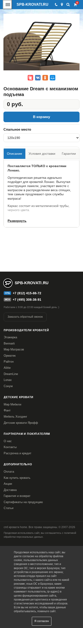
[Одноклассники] (45, 77)
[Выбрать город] (62, 5)
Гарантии (69, 153)
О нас (8, 441)
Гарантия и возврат (17, 496)
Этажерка (10, 337)
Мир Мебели (12, 404)
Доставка (10, 490)
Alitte (7, 367)
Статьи (8, 508)
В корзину (41, 117)
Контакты (10, 447)
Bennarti (9, 343)
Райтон (9, 361)
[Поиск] (68, 4)
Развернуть (17, 221)
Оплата (9, 471)
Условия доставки (42, 153)
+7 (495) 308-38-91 (27, 299)
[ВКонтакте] (38, 77)
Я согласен (41, 621)
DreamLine (11, 374)
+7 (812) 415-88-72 (27, 293)
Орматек (10, 355)
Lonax (8, 380)
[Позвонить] (55, 4)
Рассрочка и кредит (17, 453)
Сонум (8, 386)
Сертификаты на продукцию (23, 502)
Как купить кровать (17, 477)
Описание (14, 153)
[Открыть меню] (7, 4)
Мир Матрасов (14, 349)
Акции (8, 483)
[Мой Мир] (52, 77)
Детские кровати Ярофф (21, 422)
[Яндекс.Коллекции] (30, 77)
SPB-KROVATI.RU (32, 4)
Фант (7, 410)
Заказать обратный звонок (25, 316)
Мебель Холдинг (15, 416)
